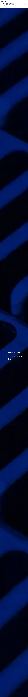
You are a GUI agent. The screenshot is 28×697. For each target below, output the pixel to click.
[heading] (14, 357)
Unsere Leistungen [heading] (14, 352)
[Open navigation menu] (25, 4)
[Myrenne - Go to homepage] (7, 4)
